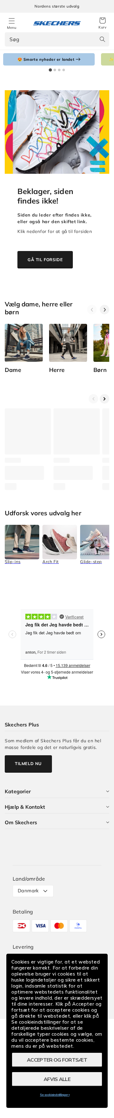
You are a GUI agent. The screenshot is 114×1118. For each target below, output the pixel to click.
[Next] (104, 309)
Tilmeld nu (28, 763)
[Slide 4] (63, 70)
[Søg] (102, 39)
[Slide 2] (55, 70)
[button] (102, 23)
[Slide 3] (59, 70)
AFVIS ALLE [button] (57, 1079)
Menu (11, 27)
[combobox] (57, 39)
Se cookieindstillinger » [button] (54, 1095)
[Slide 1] (50, 70)
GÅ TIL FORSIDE (45, 259)
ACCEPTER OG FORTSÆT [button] (57, 1060)
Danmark (28, 891)
